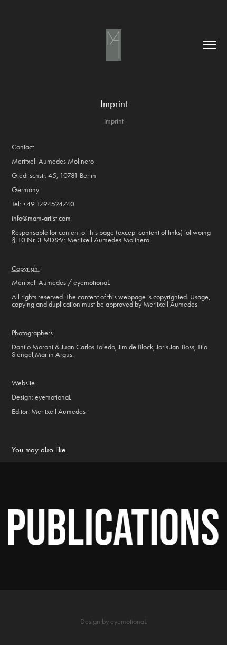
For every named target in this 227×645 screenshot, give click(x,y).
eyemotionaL (128, 621)
